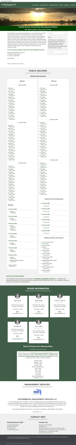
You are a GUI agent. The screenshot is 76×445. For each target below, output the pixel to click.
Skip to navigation (4, 0)
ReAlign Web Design (28, 443)
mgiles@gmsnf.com (43, 426)
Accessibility (67, 5)
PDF (11, 89)
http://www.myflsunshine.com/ (47, 432)
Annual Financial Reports (47, 242)
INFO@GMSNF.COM (25, 282)
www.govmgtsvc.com (37, 411)
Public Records (35, 5)
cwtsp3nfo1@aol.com (38, 313)
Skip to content (9, 0)
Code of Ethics (45, 243)
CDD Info (61, 5)
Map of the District (46, 245)
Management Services (53, 5)
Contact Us (73, 5)
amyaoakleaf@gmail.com (17, 338)
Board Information (44, 5)
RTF (14, 89)
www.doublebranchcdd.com (12, 429)
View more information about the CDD (15, 63)
